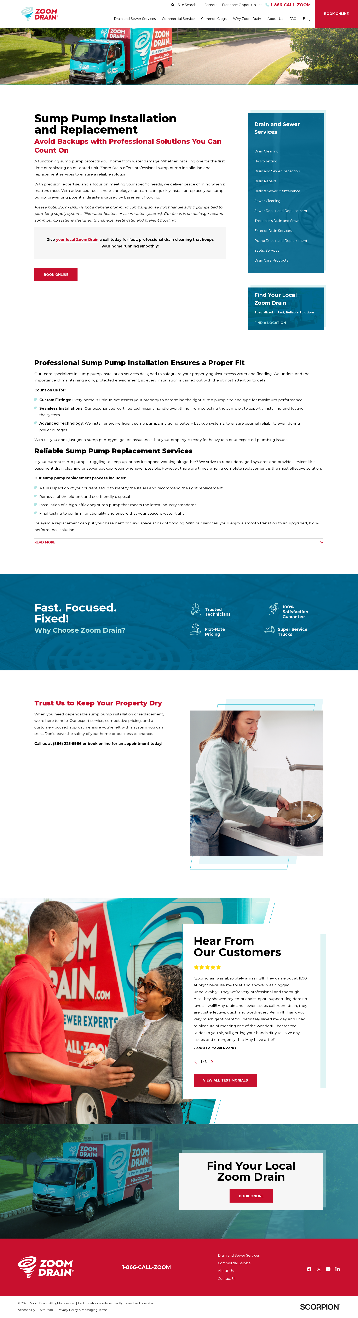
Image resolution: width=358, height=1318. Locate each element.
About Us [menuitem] (275, 19)
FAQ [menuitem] (292, 19)
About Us (225, 1271)
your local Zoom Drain (77, 239)
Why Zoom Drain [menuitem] (247, 19)
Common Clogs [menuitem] (213, 19)
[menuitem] (285, 152)
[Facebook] (309, 1269)
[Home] (39, 13)
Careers (210, 5)
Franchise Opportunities (242, 5)
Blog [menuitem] (307, 19)
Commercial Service (234, 1263)
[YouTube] (328, 1269)
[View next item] (212, 1062)
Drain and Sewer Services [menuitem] (135, 19)
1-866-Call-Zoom (291, 5)
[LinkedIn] (337, 1269)
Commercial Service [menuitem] (178, 19)
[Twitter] (318, 1269)
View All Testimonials (225, 1080)
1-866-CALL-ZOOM (146, 1267)
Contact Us (227, 1279)
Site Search (187, 5)
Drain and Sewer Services (239, 1255)
